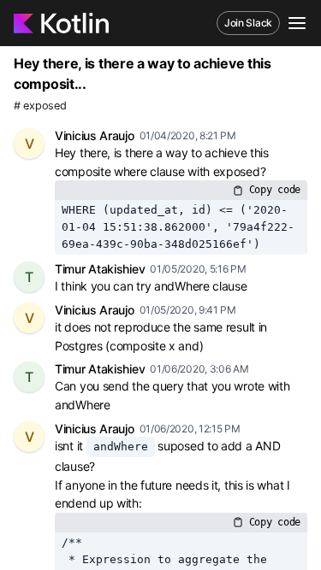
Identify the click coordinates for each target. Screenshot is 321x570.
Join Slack (248, 22)
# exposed (40, 105)
